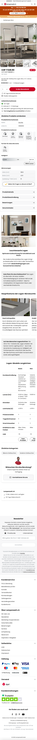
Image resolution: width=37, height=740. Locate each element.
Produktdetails (8, 192)
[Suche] (31, 4)
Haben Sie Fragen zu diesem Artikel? (20, 184)
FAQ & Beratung (6, 584)
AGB (2, 647)
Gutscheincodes (6, 623)
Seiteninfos (6, 643)
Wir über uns (5, 614)
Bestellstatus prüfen (8, 587)
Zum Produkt (23, 439)
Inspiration (5, 638)
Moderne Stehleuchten (27, 453)
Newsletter (5, 617)
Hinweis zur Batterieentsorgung (19, 720)
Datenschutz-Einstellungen (9, 718)
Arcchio (20, 122)
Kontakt (4, 590)
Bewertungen (7, 203)
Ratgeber (13, 638)
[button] (4, 63)
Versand (5, 679)
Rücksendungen (6, 596)
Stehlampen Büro (8, 20)
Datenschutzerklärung (29, 572)
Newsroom (5, 635)
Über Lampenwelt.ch (10, 610)
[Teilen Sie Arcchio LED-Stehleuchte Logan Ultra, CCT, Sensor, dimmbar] (34, 28)
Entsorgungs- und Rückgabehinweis (19, 723)
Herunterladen (7, 208)
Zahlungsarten (6, 598)
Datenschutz (5, 650)
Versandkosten (6, 592)
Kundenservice (8, 580)
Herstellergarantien (8, 601)
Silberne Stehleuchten (9, 453)
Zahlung (5, 659)
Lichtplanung (5, 632)
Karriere (4, 629)
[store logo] (11, 4)
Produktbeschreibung (10, 197)
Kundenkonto (5, 604)
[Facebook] (13, 714)
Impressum (5, 653)
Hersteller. (22, 553)
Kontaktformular (30, 570)
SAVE (17, 13)
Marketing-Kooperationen (10, 620)
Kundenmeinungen (9, 691)
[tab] (18, 592)
